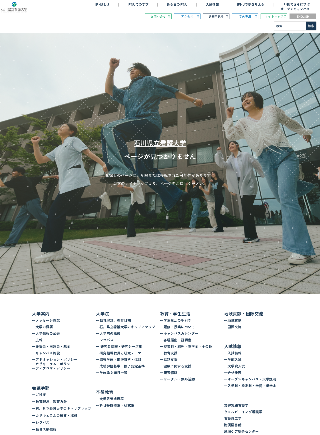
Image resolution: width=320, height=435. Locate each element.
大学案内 (40, 313)
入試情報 (212, 4)
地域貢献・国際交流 (243, 313)
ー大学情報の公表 (46, 333)
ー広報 (37, 339)
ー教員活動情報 (44, 429)
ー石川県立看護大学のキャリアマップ (61, 408)
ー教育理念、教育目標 (113, 320)
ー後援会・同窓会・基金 (51, 346)
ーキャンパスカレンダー (179, 333)
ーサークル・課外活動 (177, 379)
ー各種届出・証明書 (175, 339)
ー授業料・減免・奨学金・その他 (186, 346)
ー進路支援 (168, 359)
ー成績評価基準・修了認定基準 (120, 366)
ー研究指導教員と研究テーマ (118, 352)
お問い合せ (158, 16)
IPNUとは (102, 4)
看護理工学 (232, 418)
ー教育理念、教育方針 (49, 401)
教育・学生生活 (175, 313)
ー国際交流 (232, 326)
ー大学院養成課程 (110, 398)
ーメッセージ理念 (46, 320)
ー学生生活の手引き (175, 320)
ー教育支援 (168, 352)
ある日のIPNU (177, 4)
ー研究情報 (168, 372)
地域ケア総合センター (241, 431)
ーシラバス (40, 422)
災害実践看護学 (236, 405)
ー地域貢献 (232, 320)
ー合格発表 (232, 372)
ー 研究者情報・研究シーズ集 (119, 346)
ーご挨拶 (39, 394)
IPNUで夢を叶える (250, 4)
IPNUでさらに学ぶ (296, 4)
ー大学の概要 (42, 326)
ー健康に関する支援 (175, 366)
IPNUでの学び (138, 4)
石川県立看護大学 (160, 142)
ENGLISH (303, 16)
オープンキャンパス (295, 9)
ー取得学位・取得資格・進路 (118, 359)
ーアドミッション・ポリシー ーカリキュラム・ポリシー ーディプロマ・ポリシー (54, 364)
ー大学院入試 (234, 366)
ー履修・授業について (177, 326)
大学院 (102, 313)
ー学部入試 (232, 359)
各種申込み (216, 16)
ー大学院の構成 (108, 333)
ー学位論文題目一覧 (111, 372)
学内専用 (245, 16)
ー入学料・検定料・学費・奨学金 (250, 385)
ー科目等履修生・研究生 (115, 405)
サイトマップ (274, 16)
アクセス (187, 16)
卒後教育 (104, 392)
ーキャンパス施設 (46, 352)
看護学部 (40, 387)
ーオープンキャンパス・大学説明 (250, 379)
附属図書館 (232, 424)
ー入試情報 (232, 352)
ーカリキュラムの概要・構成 (54, 415)
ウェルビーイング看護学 (243, 411)
